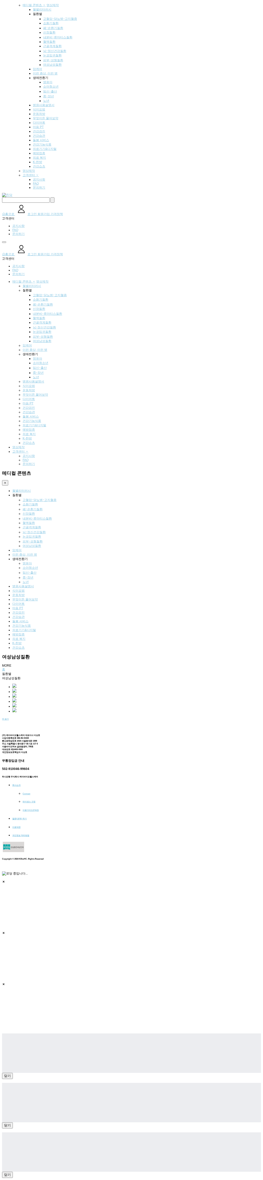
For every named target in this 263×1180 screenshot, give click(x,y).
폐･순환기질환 (53, 28)
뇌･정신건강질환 (54, 51)
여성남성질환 (52, 64)
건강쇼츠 (39, 166)
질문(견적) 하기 (19, 819)
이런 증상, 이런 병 (45, 73)
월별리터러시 (42, 9)
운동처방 (39, 114)
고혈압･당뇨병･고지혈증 (60, 19)
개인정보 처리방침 (20, 835)
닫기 (7, 1076)
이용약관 (16, 827)
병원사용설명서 (43, 105)
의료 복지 (39, 157)
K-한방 (37, 162)
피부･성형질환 (53, 60)
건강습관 (39, 136)
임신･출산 (50, 91)
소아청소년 (51, 86)
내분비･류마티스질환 (57, 37)
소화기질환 (51, 23)
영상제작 (52, 5)
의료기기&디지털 (45, 149)
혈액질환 (49, 42)
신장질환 (49, 32)
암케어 (37, 69)
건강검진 (39, 131)
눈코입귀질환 (52, 55)
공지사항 (39, 179)
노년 (46, 101)
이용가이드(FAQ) (31, 810)
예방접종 (39, 153)
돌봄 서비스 (41, 140)
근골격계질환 (52, 46)
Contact (26, 794)
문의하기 (39, 187)
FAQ (36, 183)
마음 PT (38, 127)
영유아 (47, 82)
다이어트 (39, 122)
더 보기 (5, 719)
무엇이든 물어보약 (45, 118)
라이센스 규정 (29, 802)
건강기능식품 (42, 144)
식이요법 (39, 109)
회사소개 (16, 785)
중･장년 (48, 96)
